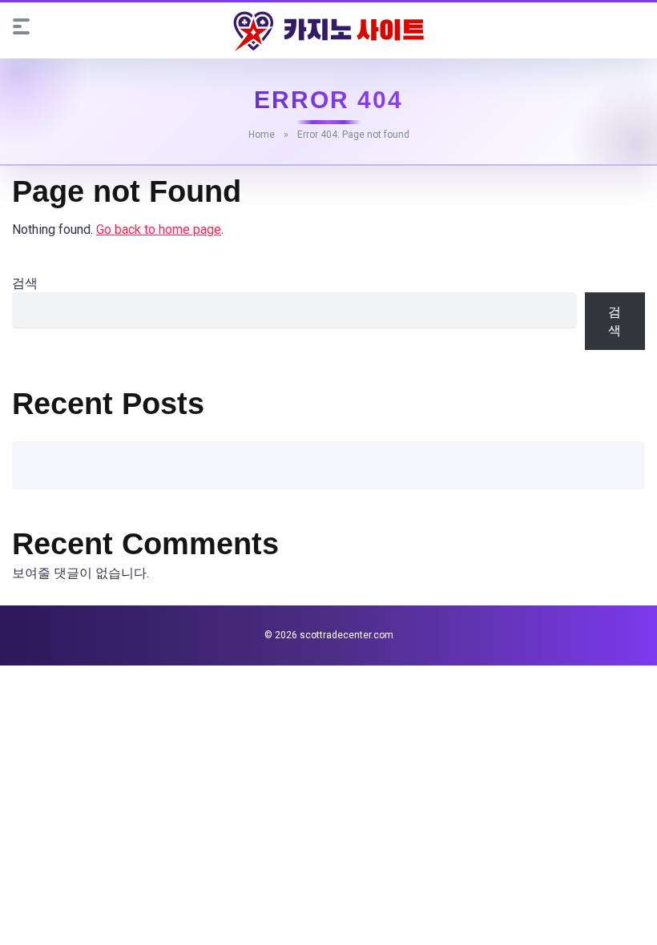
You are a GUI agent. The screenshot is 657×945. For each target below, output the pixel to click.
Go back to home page (158, 229)
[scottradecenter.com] (328, 31)
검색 (25, 283)
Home (261, 134)
